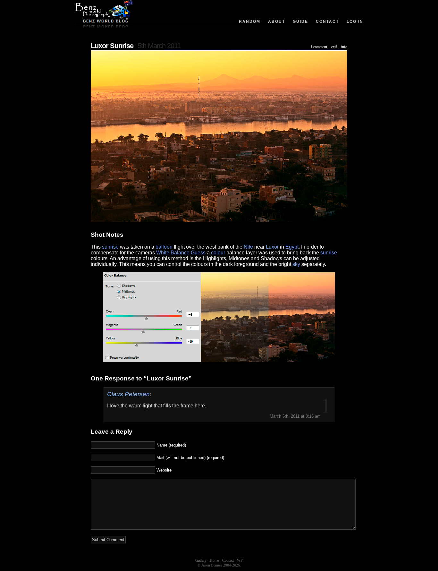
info (344, 47)
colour (218, 252)
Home (214, 560)
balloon (164, 247)
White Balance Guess (181, 252)
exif (334, 47)
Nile (248, 247)
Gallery (200, 560)
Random (249, 21)
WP (240, 560)
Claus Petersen (128, 394)
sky (296, 264)
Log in (355, 21)
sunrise (110, 247)
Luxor (272, 247)
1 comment (318, 47)
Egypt (292, 247)
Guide (300, 21)
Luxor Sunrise (112, 46)
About (276, 21)
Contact (327, 21)
